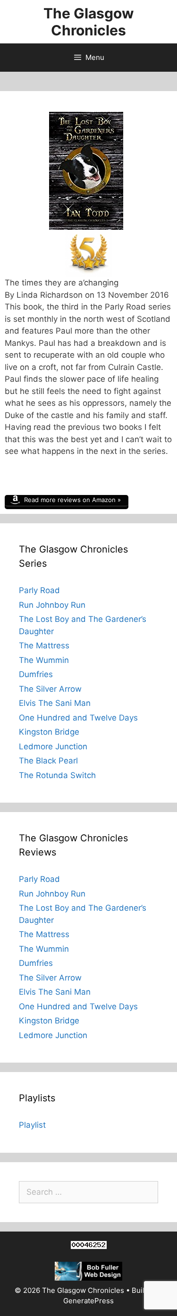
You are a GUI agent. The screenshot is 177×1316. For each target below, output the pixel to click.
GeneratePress (88, 1300)
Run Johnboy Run (52, 605)
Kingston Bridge (49, 732)
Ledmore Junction (53, 746)
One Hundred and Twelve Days (78, 717)
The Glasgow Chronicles (88, 22)
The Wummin (44, 660)
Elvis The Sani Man (55, 703)
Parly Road (39, 590)
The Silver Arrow (50, 689)
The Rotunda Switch (57, 775)
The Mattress (44, 645)
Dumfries (36, 674)
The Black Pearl (48, 760)
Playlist (32, 1125)
